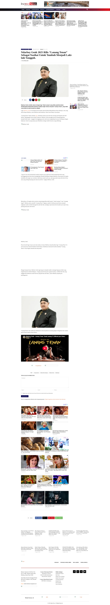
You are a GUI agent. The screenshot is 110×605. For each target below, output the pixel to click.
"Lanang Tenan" (36, 372)
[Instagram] (74, 571)
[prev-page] (22, 555)
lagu (36, 115)
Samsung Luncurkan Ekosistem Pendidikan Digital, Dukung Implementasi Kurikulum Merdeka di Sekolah (72, 23)
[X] (33, 100)
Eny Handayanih (25, 60)
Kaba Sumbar (58, 582)
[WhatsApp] (39, 100)
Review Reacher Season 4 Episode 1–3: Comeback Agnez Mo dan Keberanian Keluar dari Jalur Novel (69, 532)
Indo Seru (58, 575)
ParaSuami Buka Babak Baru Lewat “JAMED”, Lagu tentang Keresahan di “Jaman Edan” (82, 532)
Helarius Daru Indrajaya (44, 372)
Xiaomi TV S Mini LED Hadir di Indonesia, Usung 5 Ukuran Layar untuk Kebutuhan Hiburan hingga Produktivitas (49, 23)
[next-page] (24, 555)
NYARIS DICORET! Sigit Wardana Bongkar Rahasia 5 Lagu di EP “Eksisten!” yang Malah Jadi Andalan (54, 532)
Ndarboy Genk (27, 110)
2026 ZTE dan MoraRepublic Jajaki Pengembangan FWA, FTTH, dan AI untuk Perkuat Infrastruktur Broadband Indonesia (82, 23)
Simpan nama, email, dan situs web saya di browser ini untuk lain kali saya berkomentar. (38, 393)
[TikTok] (77, 571)
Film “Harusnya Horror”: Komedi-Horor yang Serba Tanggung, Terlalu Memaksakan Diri (83, 92)
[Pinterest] (36, 100)
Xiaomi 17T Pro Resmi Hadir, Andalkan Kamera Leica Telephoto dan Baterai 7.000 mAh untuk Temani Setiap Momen (60, 23)
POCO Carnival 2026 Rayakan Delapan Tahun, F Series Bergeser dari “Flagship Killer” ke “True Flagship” (37, 23)
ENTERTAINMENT (25, 49)
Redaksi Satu (58, 581)
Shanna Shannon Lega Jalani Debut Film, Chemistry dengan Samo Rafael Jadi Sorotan (27, 548)
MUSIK (30, 49)
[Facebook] (30, 100)
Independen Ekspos (60, 573)
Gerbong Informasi (59, 579)
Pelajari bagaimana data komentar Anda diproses (55, 399)
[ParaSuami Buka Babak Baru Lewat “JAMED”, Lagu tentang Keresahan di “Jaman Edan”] (82, 525)
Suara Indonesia (59, 584)
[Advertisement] (55, 38)
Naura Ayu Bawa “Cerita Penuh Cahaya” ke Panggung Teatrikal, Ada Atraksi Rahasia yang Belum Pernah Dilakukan (79, 85)
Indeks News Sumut (60, 578)
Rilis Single (57, 372)
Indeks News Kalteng (60, 576)
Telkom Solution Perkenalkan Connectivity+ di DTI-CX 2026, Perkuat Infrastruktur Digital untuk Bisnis (26, 23)
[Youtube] (84, 571)
